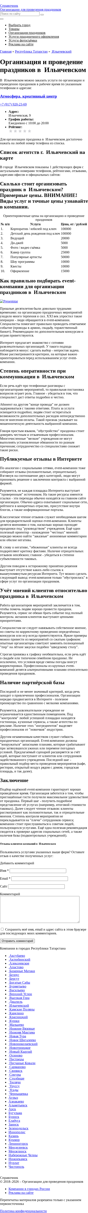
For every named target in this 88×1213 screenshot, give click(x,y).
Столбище (16, 1078)
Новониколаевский (23, 1044)
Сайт (3, 886)
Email (5, 878)
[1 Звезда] (11, 131)
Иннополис (17, 1132)
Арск (12, 1109)
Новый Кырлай (20, 1051)
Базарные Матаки (22, 971)
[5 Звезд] (29, 131)
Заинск (14, 1124)
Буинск (14, 1117)
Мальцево (16, 1024)
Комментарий (10, 894)
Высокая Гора (19, 998)
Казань (14, 1136)
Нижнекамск (18, 1159)
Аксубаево (17, 955)
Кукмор (14, 1140)
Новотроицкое (20, 1048)
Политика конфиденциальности (23, 1211)
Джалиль (15, 1001)
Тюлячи (15, 1082)
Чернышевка (18, 1094)
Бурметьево (17, 986)
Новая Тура (17, 1036)
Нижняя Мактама (22, 1032)
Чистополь (16, 1166)
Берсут (14, 978)
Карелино (16, 1013)
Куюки (14, 1021)
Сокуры (15, 1074)
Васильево (17, 990)
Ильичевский (19, 1005)
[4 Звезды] (25, 131)
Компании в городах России (29, 1189)
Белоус (14, 975)
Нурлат (14, 1163)
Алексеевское (19, 963)
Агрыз (13, 1097)
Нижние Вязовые (22, 1028)
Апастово (16, 967)
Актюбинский (19, 959)
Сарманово (17, 1067)
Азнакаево (16, 1101)
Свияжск (15, 1071)
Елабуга (14, 1120)
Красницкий (18, 1017)
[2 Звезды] (15, 131)
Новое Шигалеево (22, 1040)
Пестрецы (16, 1059)
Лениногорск (18, 1143)
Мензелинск (17, 1151)
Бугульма (15, 1113)
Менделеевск (18, 1147)
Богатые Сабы (19, 982)
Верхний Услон (20, 994)
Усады (13, 1090)
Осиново (15, 1055)
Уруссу (14, 1086)
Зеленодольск (18, 1128)
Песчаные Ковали (22, 1063)
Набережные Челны (23, 1155)
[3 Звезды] (20, 131)
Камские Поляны (22, 1009)
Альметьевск (18, 1105)
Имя (4, 870)
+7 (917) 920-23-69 (13, 104)
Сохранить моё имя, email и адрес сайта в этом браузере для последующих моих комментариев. (43, 931)
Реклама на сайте (21, 1192)
